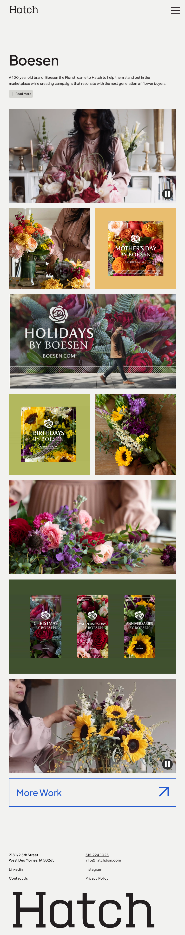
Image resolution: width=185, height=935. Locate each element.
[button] (175, 9)
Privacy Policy (97, 878)
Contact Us (18, 878)
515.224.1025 (97, 855)
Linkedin (16, 869)
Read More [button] (23, 94)
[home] (24, 9)
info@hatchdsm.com (103, 860)
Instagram (94, 869)
